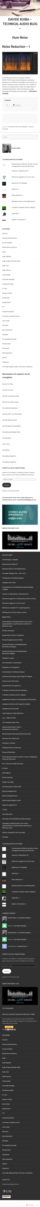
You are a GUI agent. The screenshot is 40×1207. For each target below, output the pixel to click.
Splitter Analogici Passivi (9, 796)
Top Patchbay (6, 438)
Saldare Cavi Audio (8, 782)
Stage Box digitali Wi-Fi (9, 805)
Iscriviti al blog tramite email (13, 468)
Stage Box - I (16, 213)
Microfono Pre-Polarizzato (10, 738)
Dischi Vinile (6, 298)
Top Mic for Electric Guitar (10, 402)
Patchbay (5, 334)
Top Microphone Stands (9, 420)
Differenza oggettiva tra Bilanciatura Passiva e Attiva (19, 598)
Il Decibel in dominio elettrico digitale (23, 207)
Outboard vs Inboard (8, 743)
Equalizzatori (6, 302)
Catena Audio (6, 275)
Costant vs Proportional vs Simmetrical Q (15, 594)
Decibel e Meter (7, 293)
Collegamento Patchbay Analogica (13, 578)
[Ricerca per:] (20, 137)
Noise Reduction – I (16, 46)
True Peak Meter (7, 814)
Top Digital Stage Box (9, 462)
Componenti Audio (13, 126)
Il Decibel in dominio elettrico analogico (14, 690)
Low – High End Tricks (9, 718)
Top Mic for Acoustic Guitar (10, 396)
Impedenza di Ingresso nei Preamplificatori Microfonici (19, 699)
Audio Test (5, 266)
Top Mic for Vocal (7, 390)
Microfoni (5, 325)
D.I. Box (4, 288)
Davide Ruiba (12, 918)
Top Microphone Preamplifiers (11, 426)
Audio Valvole (6, 270)
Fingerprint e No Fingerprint (10, 667)
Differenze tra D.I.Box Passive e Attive (14, 612)
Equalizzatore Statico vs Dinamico (13, 635)
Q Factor (5, 768)
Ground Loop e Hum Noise (10, 681)
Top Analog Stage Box (9, 456)
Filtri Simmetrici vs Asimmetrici (11, 663)
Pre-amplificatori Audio (9, 339)
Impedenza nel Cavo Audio (10, 709)
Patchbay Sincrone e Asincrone (11, 748)
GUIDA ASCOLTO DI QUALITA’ (11, 686)
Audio (4, 252)
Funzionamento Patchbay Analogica (13, 672)
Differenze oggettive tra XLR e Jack (23, 177)
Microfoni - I (15, 189)
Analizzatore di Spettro (9, 247)
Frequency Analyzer (8, 311)
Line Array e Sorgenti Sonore (11, 316)
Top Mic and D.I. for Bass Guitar (12, 414)
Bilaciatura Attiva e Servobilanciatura (23, 201)
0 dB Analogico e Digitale (10, 559)
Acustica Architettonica (9, 238)
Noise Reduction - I (17, 195)
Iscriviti (6, 485)
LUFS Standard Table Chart (10, 722)
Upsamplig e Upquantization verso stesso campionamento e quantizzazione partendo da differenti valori (16, 825)
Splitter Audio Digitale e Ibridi (11, 800)
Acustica (4, 233)
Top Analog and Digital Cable (11, 432)
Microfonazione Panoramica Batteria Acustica (16, 734)
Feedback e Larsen (8, 658)
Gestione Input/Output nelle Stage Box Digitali (17, 676)
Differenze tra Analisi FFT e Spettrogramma (16, 608)
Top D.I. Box (6, 444)
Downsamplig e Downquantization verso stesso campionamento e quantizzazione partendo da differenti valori (17, 624)
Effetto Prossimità (8, 631)
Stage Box (5, 362)
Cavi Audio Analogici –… (25, 918)
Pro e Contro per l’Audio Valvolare (12, 764)
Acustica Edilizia (7, 243)
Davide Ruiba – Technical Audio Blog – (20, 23)
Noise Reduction (23, 126)
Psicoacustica (6, 344)
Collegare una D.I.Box (9, 582)
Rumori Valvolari (7, 777)
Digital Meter (6, 617)
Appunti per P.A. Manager (19, 183)
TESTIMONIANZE (7, 1008)
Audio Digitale (6, 256)
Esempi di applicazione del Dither (12, 640)
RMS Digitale (6, 773)
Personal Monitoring (8, 752)
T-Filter (4, 809)
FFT (3, 307)
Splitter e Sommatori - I (19, 219)
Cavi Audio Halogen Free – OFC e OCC (14, 573)
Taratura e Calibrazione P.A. (20, 171)
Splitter (4, 357)
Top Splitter (6, 450)
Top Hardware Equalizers (10, 408)
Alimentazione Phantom (9, 564)
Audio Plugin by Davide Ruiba (11, 261)
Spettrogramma (7, 353)
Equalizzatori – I (23, 946)
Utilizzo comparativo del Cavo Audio (13, 832)
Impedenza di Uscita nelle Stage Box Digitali (16, 704)
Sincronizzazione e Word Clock (11, 787)
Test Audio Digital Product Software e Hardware (17, 367)
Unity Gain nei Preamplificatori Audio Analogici (16, 819)
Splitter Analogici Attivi (9, 791)
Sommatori (5, 348)
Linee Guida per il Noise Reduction (12, 713)
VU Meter (5, 837)
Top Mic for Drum (7, 384)
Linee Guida (5, 321)
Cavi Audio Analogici (8, 279)
